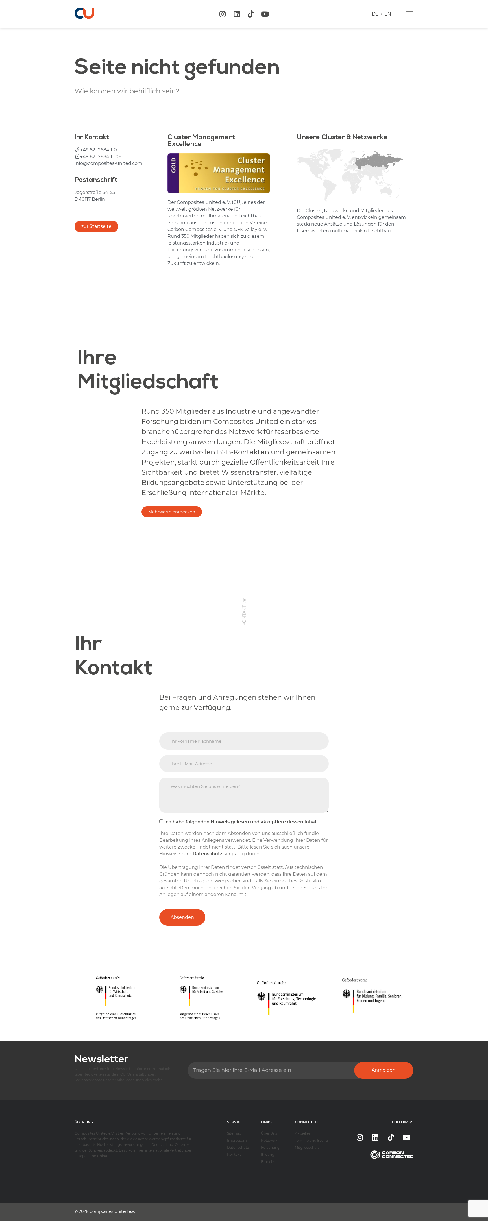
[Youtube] (265, 14)
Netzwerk (269, 1140)
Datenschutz (238, 1147)
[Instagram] (222, 14)
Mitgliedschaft (307, 1147)
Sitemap (234, 1133)
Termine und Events (312, 1140)
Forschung (270, 1147)
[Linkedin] (237, 14)
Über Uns (269, 1133)
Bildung (267, 1154)
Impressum (237, 1140)
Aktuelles (302, 1133)
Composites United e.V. (112, 1211)
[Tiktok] (251, 14)
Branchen (269, 1161)
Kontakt (234, 1154)
